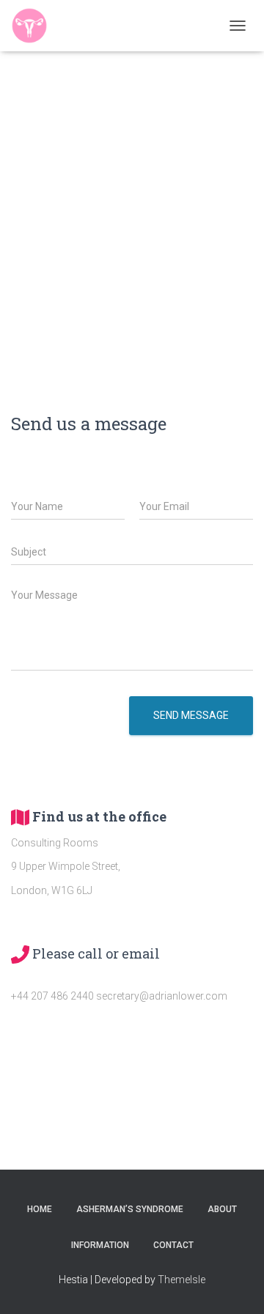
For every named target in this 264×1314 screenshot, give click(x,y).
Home (39, 1209)
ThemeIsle (181, 1279)
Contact (173, 1245)
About (222, 1209)
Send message (191, 715)
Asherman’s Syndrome (129, 1209)
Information (100, 1245)
